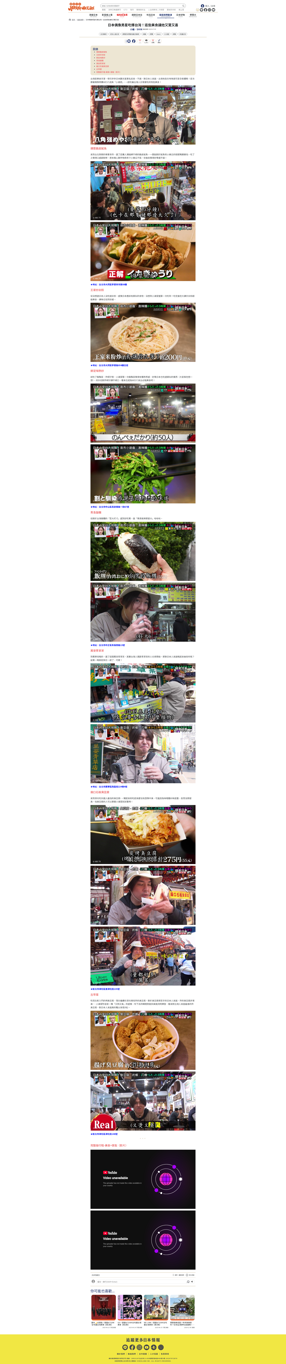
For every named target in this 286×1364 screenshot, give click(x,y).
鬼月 (132, 9)
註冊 (213, 5)
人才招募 (154, 1354)
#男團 (151, 34)
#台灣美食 (103, 34)
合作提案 (143, 1354)
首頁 (73, 20)
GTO (125, 9)
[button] (129, 41)
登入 (207, 5)
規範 (191, 1275)
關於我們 (121, 1354)
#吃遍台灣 (183, 34)
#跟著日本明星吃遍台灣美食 (130, 34)
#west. (159, 34)
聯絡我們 (132, 1354)
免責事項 (165, 1354)
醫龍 (104, 9)
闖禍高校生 (140, 9)
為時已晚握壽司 (114, 9)
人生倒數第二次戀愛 (156, 9)
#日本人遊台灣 (114, 34)
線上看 (181, 9)
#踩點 (174, 34)
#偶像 (144, 34)
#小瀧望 (166, 34)
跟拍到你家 (171, 9)
